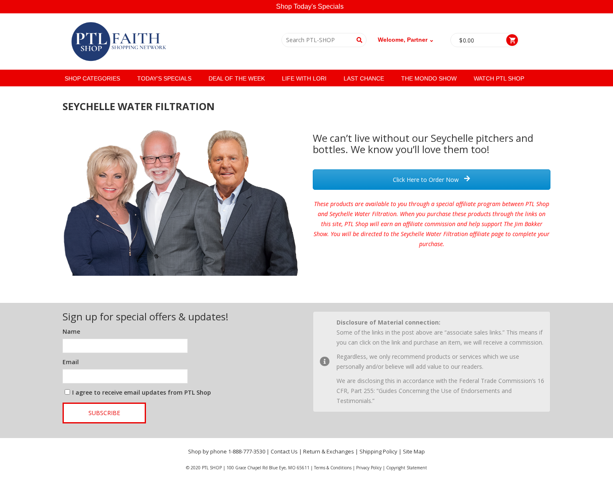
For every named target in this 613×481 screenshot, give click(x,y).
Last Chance (364, 78)
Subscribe (104, 413)
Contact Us (284, 451)
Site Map (414, 451)
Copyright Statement (406, 468)
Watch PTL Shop (499, 78)
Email (71, 362)
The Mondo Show (429, 78)
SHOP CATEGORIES (92, 78)
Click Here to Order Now (426, 180)
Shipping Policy (378, 451)
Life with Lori (304, 78)
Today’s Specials (164, 78)
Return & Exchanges (328, 451)
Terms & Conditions (333, 468)
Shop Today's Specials (310, 6)
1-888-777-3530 (246, 451)
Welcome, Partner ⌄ (406, 39)
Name (71, 331)
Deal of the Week (237, 78)
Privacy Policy (369, 468)
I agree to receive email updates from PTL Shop (141, 392)
